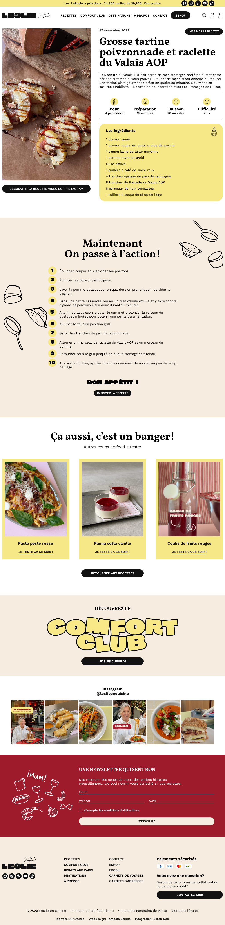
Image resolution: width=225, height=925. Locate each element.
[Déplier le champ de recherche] (204, 15)
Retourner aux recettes (112, 573)
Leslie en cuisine (52, 911)
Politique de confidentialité (92, 911)
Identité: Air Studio (70, 919)
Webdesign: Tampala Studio (110, 919)
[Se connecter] (212, 15)
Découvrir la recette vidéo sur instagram (46, 189)
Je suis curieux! (112, 661)
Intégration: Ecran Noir (152, 919)
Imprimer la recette (204, 31)
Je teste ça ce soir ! (35, 551)
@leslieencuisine (112, 693)
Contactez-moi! (189, 895)
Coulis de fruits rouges (189, 543)
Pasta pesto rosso (35, 543)
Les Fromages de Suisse (201, 87)
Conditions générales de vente (142, 911)
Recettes (68, 15)
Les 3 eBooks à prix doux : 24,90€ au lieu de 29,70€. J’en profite (112, 3)
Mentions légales (185, 911)
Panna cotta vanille (112, 543)
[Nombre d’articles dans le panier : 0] (219, 15)
